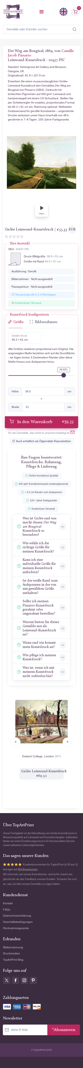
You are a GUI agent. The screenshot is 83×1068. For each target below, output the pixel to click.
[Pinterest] (33, 980)
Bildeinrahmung (13, 947)
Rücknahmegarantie (16, 928)
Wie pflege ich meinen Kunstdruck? (39, 657)
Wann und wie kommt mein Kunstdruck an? (39, 645)
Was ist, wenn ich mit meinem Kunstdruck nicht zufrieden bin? (38, 672)
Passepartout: (31, 286)
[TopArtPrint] (13, 11)
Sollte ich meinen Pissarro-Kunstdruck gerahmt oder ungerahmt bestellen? (39, 607)
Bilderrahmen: (32, 279)
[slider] (63, 375)
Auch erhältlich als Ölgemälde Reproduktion (43, 441)
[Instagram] (24, 980)
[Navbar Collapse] (41, 12)
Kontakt (8, 903)
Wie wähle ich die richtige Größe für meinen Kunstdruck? (38, 547)
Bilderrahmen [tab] (46, 322)
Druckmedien (11, 953)
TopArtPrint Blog (13, 959)
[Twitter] (6, 980)
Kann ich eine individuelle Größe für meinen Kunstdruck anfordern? (39, 566)
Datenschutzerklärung (17, 915)
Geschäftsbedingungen (18, 922)
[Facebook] (15, 980)
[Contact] (72, 433)
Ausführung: (23, 271)
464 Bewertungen (28, 869)
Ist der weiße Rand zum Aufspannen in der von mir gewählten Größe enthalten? (40, 587)
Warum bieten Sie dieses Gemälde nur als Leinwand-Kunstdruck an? (41, 628)
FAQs (6, 909)
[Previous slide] (16, 742)
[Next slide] (67, 742)
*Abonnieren (63, 1030)
